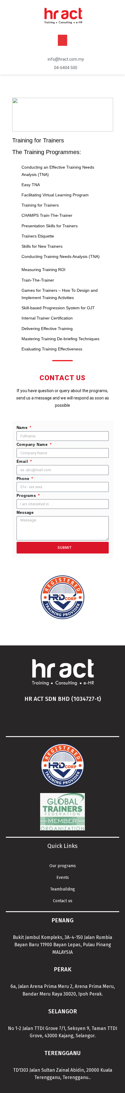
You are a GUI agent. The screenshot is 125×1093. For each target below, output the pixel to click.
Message (25, 512)
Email (23, 461)
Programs (27, 495)
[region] (62, 115)
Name (23, 427)
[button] (62, 40)
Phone (24, 478)
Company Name (33, 444)
